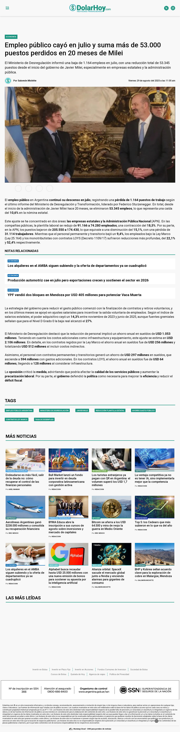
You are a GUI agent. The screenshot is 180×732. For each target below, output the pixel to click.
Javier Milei (82, 410)
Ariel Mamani (13, 489)
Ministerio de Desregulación (54, 410)
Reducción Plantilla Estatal (110, 410)
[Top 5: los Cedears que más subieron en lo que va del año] (154, 507)
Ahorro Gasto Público (143, 410)
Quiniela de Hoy (78, 674)
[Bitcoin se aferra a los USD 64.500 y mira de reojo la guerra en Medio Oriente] (111, 507)
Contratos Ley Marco (16, 419)
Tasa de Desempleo (44, 419)
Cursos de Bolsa (58, 674)
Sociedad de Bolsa (139, 669)
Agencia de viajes (97, 674)
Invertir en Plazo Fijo (61, 669)
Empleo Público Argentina (19, 410)
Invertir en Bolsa (39, 669)
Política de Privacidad (119, 674)
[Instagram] (173, 8)
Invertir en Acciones (84, 669)
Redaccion (55, 489)
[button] (7, 8)
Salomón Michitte (101, 587)
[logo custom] (90, 8)
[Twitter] (166, 8)
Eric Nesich (12, 533)
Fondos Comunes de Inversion (112, 669)
